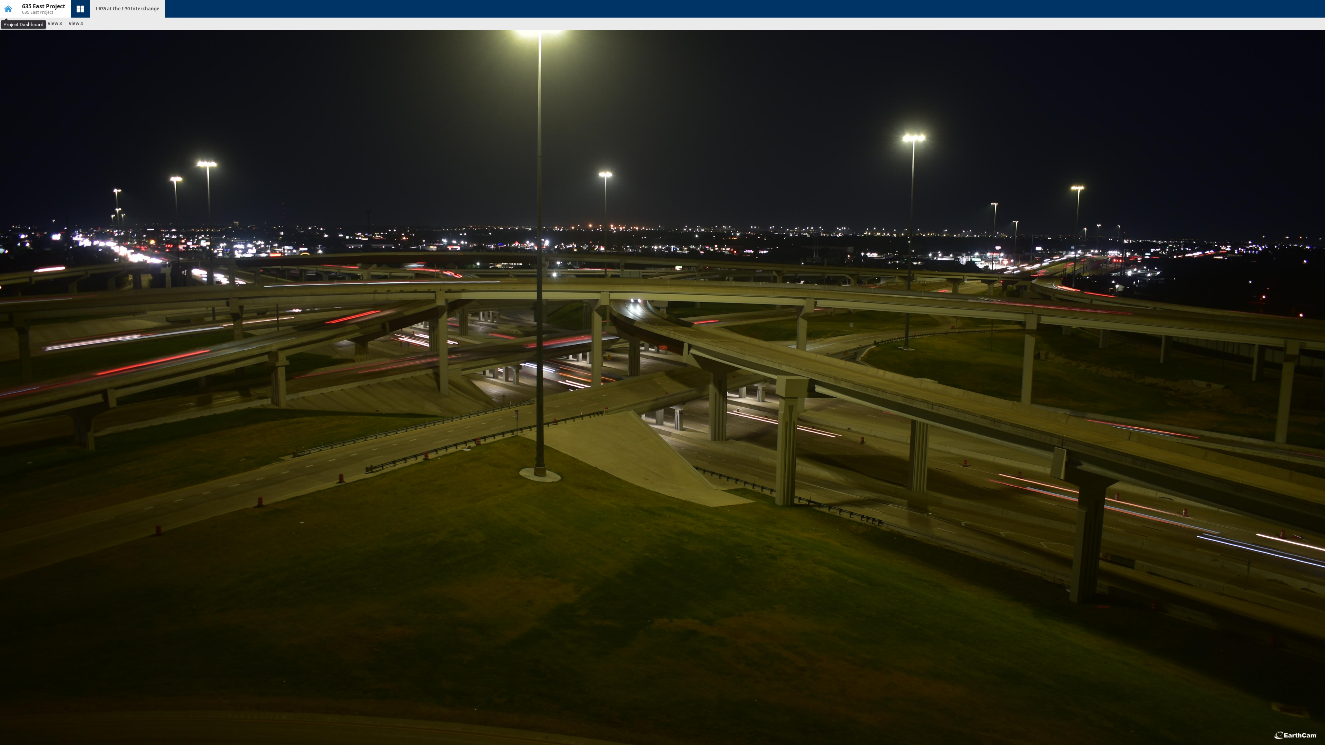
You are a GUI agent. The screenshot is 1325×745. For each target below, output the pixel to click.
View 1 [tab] (13, 23)
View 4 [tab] (76, 23)
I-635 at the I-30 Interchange (127, 9)
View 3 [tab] (55, 23)
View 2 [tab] (34, 23)
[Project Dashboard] (8, 9)
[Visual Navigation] (80, 9)
